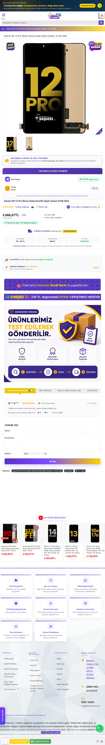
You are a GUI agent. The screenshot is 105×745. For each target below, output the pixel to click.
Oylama (8, 453)
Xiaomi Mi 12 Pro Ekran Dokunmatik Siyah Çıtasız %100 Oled (37, 470)
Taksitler (92, 391)
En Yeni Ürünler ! (55, 517)
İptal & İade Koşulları (69, 391)
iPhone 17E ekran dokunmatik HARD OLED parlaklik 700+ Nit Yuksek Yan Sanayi (95, 549)
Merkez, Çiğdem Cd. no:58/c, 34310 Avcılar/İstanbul (92, 669)
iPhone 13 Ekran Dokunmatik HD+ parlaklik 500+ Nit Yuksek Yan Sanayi (72, 549)
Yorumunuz (9, 437)
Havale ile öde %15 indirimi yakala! (22, 223)
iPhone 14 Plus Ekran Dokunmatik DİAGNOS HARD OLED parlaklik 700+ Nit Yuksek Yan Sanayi (52, 550)
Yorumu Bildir (57, 412)
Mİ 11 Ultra (80, 470)
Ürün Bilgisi (45, 391)
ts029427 (69, 470)
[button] (7, 86)
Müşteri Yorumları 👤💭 (20, 391)
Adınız (7, 430)
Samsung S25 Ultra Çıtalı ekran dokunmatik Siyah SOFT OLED (10, 548)
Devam (52, 461)
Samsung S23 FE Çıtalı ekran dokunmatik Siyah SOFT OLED (32, 548)
